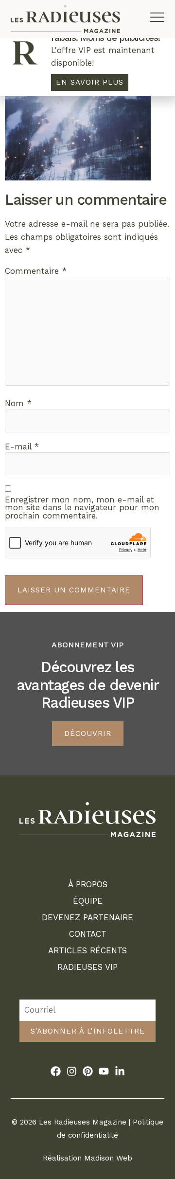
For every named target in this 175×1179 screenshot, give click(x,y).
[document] (87, 589)
